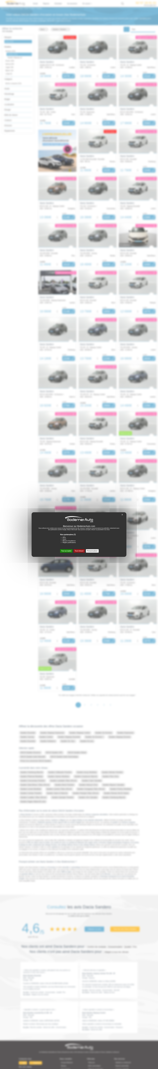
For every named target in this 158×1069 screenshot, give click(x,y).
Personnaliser (92, 551)
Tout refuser (79, 551)
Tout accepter (66, 551)
